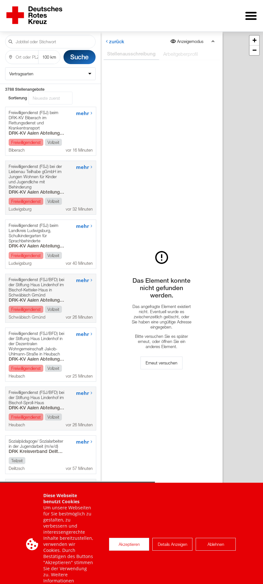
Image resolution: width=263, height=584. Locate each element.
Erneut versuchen (161, 362)
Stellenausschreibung (131, 53)
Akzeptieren (129, 544)
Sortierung (17, 98)
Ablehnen (216, 544)
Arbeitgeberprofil (180, 54)
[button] (254, 41)
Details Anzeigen (172, 544)
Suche (79, 57)
